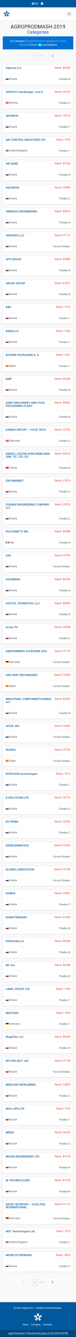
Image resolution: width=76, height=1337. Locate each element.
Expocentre (27, 1308)
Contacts (47, 1324)
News (26, 1324)
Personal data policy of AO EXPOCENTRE (47, 1333)
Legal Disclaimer (16, 1333)
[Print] (42, 3)
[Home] (8, 14)
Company (36, 1324)
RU (36, 3)
